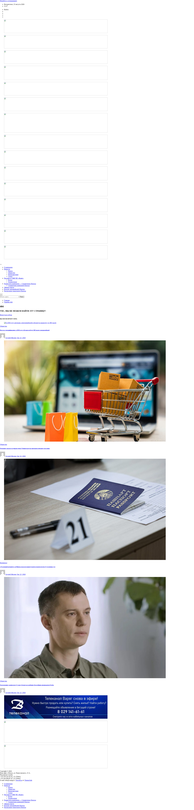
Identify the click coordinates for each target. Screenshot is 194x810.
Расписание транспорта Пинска (15, 291)
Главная (6, 300)
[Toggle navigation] (1, 264)
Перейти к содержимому (8, 1)
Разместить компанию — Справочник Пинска (20, 284)
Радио (10, 280)
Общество (11, 273)
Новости (7, 269)
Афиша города (9, 287)
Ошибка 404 (8, 302)
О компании (8, 267)
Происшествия (13, 274)
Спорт (10, 276)
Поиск (22, 297)
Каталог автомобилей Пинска (14, 289)
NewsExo (19, 780)
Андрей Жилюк (10, 338)
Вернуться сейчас (6, 315)
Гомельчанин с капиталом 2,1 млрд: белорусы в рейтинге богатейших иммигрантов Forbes (27, 685)
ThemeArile (28, 780)
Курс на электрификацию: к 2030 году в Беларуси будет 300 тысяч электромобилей (24, 330)
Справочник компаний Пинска (19, 285)
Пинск (10, 271)
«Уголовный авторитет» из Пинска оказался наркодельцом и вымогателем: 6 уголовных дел (27, 567)
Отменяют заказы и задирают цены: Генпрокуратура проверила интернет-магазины (25, 448)
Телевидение (12, 282)
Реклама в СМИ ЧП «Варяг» (14, 278)
